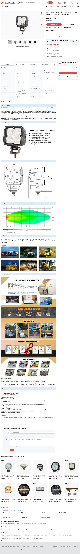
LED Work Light (24, 8)
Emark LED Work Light (63, 512)
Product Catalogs (18, 510)
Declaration (53, 549)
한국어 (50, 546)
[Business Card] (77, 67)
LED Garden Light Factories (42, 535)
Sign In (48, 56)
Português (19, 546)
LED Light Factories (6, 535)
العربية (47, 546)
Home (2, 8)
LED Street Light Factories (30, 535)
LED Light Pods (4, 515)
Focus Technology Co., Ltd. (31, 549)
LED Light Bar (23, 512)
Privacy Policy (58, 549)
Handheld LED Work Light (41, 529)
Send (12, 449)
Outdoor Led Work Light (66, 535)
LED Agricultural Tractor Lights (26, 515)
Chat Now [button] (72, 24)
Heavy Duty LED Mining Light (45, 515)
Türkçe (64, 546)
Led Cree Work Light (6, 538)
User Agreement (47, 549)
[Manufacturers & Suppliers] (8, 2)
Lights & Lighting (7, 8)
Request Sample (67, 27)
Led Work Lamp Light (54, 535)
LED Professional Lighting (16, 8)
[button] (52, 64)
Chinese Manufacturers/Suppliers (25, 544)
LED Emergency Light (6, 529)
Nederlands (42, 546)
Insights (71, 544)
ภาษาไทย (60, 546)
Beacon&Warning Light (63, 515)
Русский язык (28, 546)
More (2, 540)
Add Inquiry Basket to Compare (23, 46)
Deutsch (37, 546)
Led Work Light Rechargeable (65, 529)
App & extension (64, 6)
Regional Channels (55, 544)
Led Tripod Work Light (53, 529)
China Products (15, 544)
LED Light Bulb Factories (17, 535)
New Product (3, 512)
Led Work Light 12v (31, 8)
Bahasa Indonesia (75, 546)
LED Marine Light (24, 517)
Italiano (33, 546)
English (11, 546)
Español (14, 546)
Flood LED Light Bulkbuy (38, 538)
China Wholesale (35, 544)
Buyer (51, 6)
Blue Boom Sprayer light (5, 517)
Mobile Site (67, 544)
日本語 (54, 546)
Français (23, 546)
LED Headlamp (16, 529)
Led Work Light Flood (17, 538)
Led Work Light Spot (27, 538)
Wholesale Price (41, 544)
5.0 (63, 64)
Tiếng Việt (68, 546)
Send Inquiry (54, 24)
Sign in (77, 3)
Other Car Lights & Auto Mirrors (28, 529)
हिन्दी (57, 546)
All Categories (5, 6)
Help (57, 6)
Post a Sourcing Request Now (37, 449)
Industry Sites (48, 544)
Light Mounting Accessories (45, 517)
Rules (78, 6)
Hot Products (9, 544)
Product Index (61, 544)
